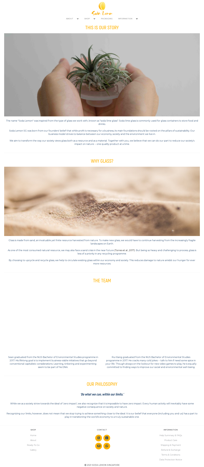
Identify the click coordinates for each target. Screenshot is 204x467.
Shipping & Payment (171, 445)
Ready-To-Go (33, 445)
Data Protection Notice (170, 459)
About (33, 440)
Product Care (170, 440)
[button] (72, 19)
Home (33, 435)
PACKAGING (107, 19)
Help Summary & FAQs (170, 435)
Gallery (33, 450)
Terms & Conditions (170, 455)
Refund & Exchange (170, 450)
